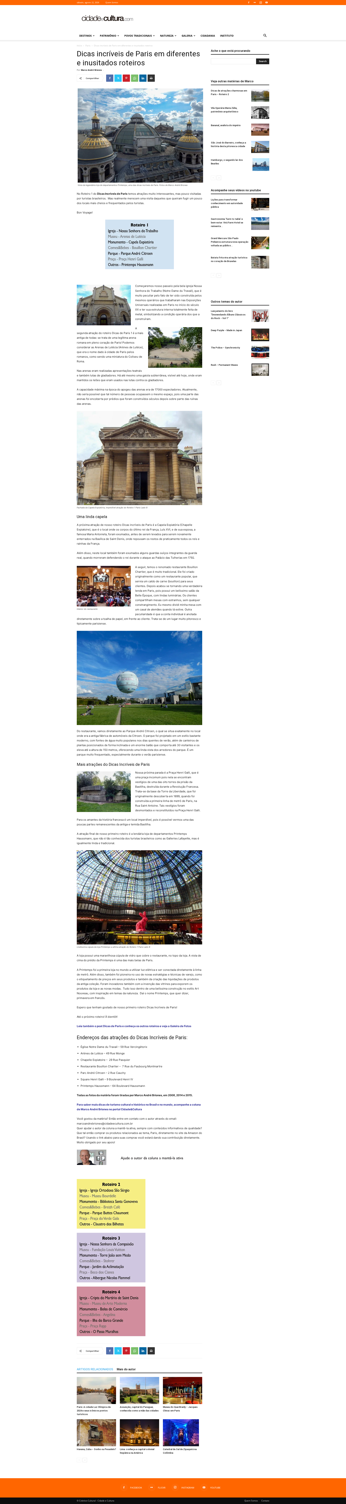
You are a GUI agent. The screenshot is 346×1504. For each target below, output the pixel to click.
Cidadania (208, 35)
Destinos (85, 35)
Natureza (167, 35)
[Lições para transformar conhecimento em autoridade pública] (260, 204)
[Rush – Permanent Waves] (260, 369)
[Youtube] (266, 2)
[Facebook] (248, 2)
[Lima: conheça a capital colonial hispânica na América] (139, 1432)
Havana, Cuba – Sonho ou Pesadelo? (96, 1449)
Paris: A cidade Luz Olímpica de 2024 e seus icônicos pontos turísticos (94, 1411)
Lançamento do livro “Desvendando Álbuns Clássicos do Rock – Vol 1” (228, 315)
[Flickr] (254, 2)
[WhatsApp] (134, 78)
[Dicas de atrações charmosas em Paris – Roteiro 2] (260, 95)
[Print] (151, 78)
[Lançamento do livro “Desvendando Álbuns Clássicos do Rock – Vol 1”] (260, 315)
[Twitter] (118, 78)
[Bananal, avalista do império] (260, 130)
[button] (265, 36)
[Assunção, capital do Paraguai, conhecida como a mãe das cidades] (139, 1390)
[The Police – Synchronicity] (260, 352)
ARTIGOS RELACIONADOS (95, 1369)
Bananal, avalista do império (226, 125)
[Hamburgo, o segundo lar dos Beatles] (260, 164)
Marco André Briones (91, 70)
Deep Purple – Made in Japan (226, 330)
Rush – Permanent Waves (224, 365)
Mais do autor (126, 1369)
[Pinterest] (126, 78)
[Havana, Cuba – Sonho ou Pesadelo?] (96, 1432)
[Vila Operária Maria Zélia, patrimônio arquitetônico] (260, 112)
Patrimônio (108, 35)
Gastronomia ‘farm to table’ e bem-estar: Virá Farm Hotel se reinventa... (227, 223)
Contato (265, 1500)
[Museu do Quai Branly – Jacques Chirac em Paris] (182, 1390)
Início (79, 45)
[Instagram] (260, 2)
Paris (87, 45)
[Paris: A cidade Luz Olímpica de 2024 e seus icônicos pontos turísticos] (96, 1390)
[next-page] (85, 1460)
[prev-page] (79, 1460)
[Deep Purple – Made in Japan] (260, 335)
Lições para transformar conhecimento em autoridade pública (227, 203)
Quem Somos (111, 2)
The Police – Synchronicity (225, 347)
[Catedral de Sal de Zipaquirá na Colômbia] (182, 1432)
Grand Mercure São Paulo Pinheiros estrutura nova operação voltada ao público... (229, 242)
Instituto (227, 35)
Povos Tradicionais (138, 35)
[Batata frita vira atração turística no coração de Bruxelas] (260, 262)
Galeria (187, 35)
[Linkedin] (143, 78)
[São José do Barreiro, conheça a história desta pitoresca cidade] (260, 147)
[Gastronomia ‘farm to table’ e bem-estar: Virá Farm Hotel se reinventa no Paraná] (260, 223)
